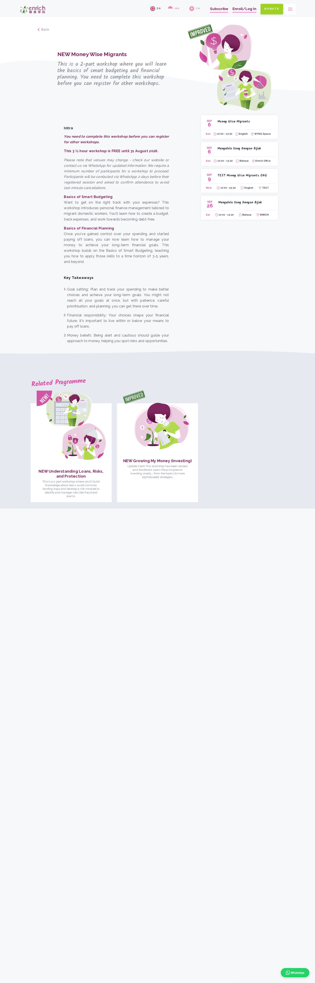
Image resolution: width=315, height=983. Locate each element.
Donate (271, 8)
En (159, 8)
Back (45, 29)
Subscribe (219, 9)
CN (198, 8)
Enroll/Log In (244, 9)
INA (177, 8)
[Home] (32, 15)
